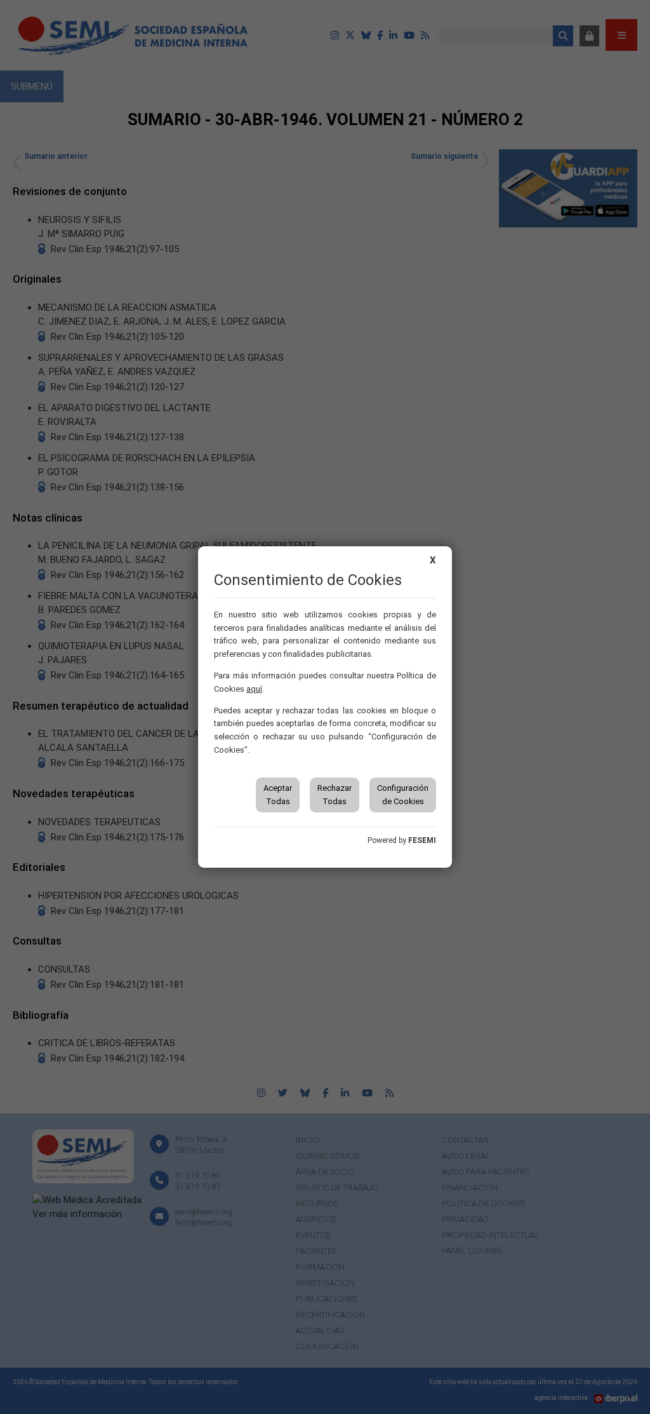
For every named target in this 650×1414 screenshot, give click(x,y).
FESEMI (422, 840)
